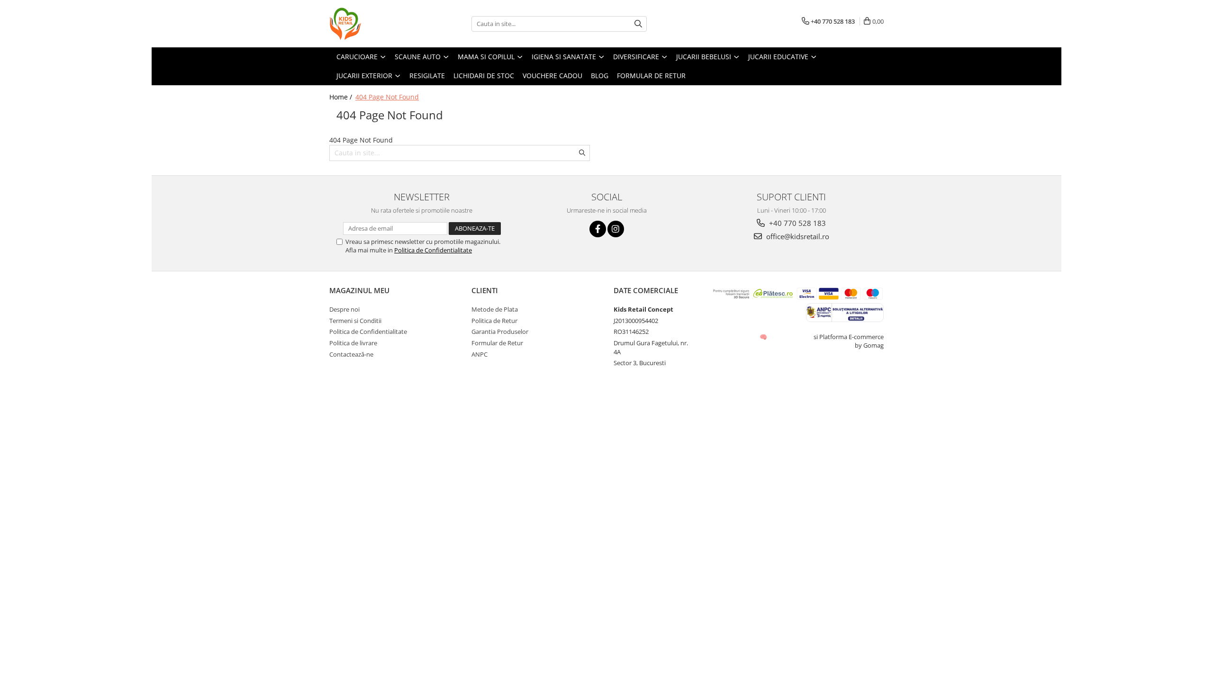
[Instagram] (615, 229)
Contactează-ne (351, 354)
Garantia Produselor (499, 331)
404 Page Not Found (387, 96)
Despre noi (344, 309)
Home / (341, 96)
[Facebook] (597, 229)
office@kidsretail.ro (796, 236)
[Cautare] (638, 24)
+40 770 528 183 (796, 223)
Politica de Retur (494, 320)
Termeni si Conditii (355, 320)
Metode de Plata (494, 309)
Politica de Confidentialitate (433, 250)
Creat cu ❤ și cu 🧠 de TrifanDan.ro (764, 336)
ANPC (479, 354)
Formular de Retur (497, 343)
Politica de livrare (353, 343)
